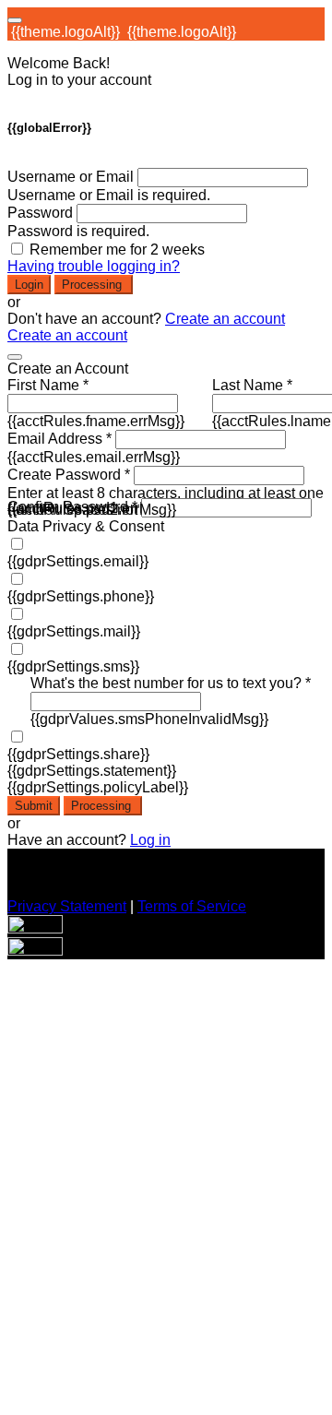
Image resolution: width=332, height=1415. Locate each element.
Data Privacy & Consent (85, 526)
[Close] (14, 357)
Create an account (225, 319)
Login (29, 284)
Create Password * (68, 474)
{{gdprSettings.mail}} (73, 631)
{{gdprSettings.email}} (77, 561)
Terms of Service (191, 906)
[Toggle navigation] (14, 20)
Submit (34, 806)
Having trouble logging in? (93, 266)
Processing (93, 284)
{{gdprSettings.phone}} (80, 596)
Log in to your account (79, 80)
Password (40, 212)
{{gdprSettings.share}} (78, 754)
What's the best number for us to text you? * (170, 683)
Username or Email (70, 176)
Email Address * (59, 438)
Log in (150, 840)
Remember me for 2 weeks (117, 249)
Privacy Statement (66, 906)
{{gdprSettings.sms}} (73, 666)
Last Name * (252, 385)
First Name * (48, 385)
